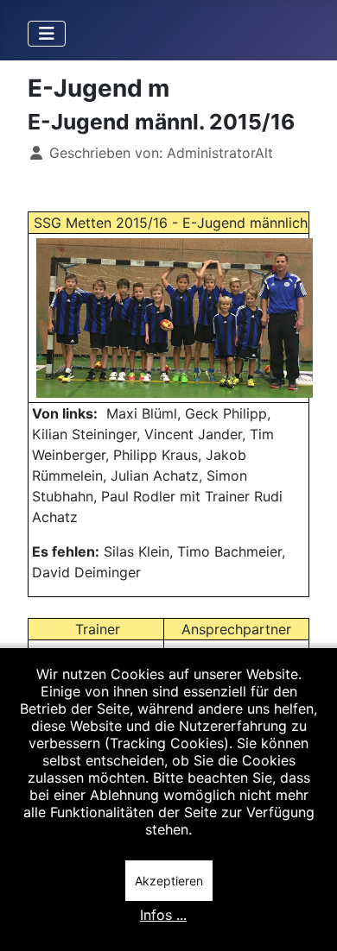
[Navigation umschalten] (47, 34)
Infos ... (163, 914)
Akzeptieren (169, 880)
